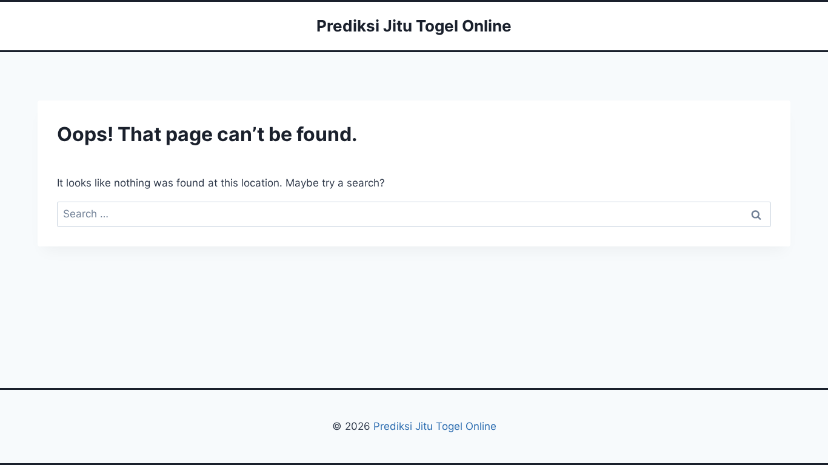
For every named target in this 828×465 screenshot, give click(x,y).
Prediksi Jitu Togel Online (434, 426)
